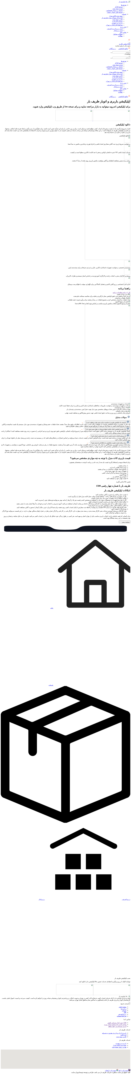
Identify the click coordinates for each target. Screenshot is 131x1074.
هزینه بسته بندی (117, 8)
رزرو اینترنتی (122, 1014)
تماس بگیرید (124, 44)
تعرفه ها (123, 5)
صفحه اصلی (122, 1007)
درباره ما (123, 1009)
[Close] (129, 56)
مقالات (120, 36)
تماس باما (123, 32)
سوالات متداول (118, 34)
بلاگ (125, 1012)
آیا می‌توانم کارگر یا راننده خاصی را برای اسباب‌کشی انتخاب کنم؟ (108, 436)
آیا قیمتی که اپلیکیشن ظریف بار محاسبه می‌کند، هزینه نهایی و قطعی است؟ (106, 422)
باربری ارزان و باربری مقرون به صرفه (114, 1033)
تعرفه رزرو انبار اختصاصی (114, 10)
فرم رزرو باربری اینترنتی (115, 29)
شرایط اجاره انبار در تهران (114, 25)
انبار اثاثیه (123, 1035)
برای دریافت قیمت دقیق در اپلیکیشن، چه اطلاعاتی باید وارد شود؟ (108, 443)
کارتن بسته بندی (117, 19)
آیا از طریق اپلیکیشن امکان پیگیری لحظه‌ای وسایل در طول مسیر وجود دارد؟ (106, 429)
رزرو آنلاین (112, 48)
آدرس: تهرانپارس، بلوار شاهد (117, 1026)
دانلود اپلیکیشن (123, 48)
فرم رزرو (123, 27)
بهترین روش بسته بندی (119, 1047)
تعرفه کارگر (119, 7)
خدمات (124, 14)
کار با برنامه (126, 292)
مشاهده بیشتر (125, 522)
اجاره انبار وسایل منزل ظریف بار (112, 18)
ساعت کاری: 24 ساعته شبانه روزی (115, 1024)
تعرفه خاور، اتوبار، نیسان (115, 12)
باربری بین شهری (117, 23)
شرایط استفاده (121, 1016)
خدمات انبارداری (117, 21)
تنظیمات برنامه (117, 292)
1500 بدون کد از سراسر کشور (116, 1023)
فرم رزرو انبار (118, 30)
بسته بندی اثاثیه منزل (116, 16)
